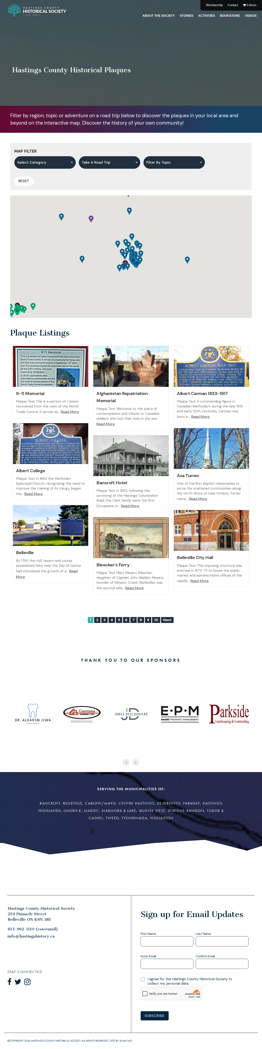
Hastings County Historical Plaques (71, 70)
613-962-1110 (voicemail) (33, 929)
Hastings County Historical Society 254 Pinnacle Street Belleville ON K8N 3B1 (41, 914)
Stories (186, 15)
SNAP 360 (126, 1040)
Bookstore (230, 15)
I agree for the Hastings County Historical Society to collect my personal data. (190, 981)
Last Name (203, 934)
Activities (206, 15)
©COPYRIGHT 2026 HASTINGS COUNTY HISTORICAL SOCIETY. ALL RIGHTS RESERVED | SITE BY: (69, 1040)
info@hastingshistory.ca (31, 936)
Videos (250, 15)
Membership (214, 5)
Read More (70, 411)
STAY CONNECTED (24, 971)
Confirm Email (205, 956)
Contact (233, 5)
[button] (24, 310)
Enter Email (148, 956)
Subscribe (155, 1015)
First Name (148, 934)
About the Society (158, 15)
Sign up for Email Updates (192, 914)
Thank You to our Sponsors (131, 660)
